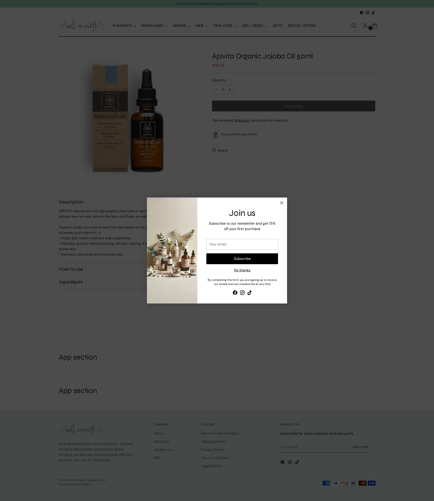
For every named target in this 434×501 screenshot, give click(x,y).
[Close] (281, 202)
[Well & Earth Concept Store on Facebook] (235, 293)
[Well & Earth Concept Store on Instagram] (242, 293)
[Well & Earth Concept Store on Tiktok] (249, 293)
